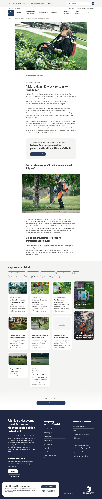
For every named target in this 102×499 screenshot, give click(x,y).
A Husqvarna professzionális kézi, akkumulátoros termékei (44, 108)
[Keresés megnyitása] (85, 12)
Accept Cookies (49, 486)
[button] (18, 13)
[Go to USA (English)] (93, 3)
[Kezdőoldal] (11, 13)
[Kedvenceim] (92, 12)
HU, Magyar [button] (17, 8)
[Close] (57, 483)
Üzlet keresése (90, 8)
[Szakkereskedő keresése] (89, 12)
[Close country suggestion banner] (99, 3)
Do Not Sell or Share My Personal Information (48, 491)
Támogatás (71, 8)
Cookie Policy (9, 493)
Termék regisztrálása (81, 8)
